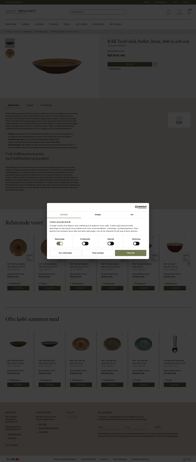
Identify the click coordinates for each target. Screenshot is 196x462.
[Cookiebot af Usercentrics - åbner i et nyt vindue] (137, 207)
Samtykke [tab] (64, 215)
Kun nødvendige (65, 253)
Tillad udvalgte (98, 253)
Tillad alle (130, 253)
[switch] (85, 243)
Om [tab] (132, 215)
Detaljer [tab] (98, 215)
